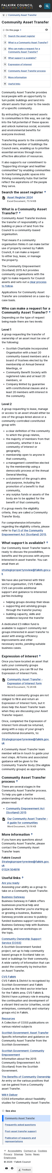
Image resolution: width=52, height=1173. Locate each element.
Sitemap (18, 1154)
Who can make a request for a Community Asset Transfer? (24, 50)
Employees (10, 1157)
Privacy (8, 1154)
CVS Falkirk (9, 976)
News (36, 1154)
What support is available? (22, 58)
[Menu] (47, 6)
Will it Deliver (10, 1094)
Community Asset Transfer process (27, 71)
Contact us (30, 1150)
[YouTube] (6, 1168)
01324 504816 (11, 869)
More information (17, 77)
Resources (8, 1018)
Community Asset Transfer (22, 15)
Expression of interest (20, 64)
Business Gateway (13, 897)
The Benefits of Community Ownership (26, 1076)
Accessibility (15, 1150)
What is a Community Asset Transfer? (28, 42)
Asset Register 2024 (20, 197)
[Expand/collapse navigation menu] (46, 30)
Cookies (42, 1150)
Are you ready (10, 883)
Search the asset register (21, 36)
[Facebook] (12, 1168)
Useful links (14, 83)
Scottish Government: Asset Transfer (25, 1032)
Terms (28, 1154)
